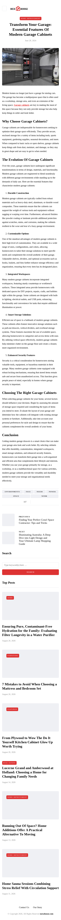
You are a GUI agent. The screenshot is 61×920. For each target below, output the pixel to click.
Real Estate (9, 763)
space (16, 496)
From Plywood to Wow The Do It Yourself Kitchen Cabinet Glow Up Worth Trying (27, 742)
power (52, 491)
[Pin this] (49, 502)
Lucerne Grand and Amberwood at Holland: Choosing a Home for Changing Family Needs (27, 772)
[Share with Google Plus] (42, 502)
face (28, 491)
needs (40, 491)
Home (10, 598)
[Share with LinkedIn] (46, 502)
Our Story (37, 907)
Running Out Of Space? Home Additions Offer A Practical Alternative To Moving (24, 830)
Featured (12, 709)
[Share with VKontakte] (53, 502)
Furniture (13, 655)
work (44, 496)
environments (12, 491)
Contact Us (24, 907)
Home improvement (30, 18)
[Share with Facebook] (35, 502)
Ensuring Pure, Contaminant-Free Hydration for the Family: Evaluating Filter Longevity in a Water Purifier (29, 631)
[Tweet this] (38, 502)
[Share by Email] (56, 502)
